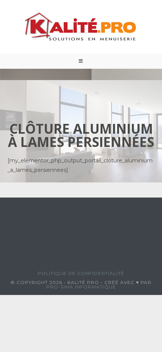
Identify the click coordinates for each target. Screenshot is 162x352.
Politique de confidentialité (81, 273)
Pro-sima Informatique (81, 287)
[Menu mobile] (81, 61)
